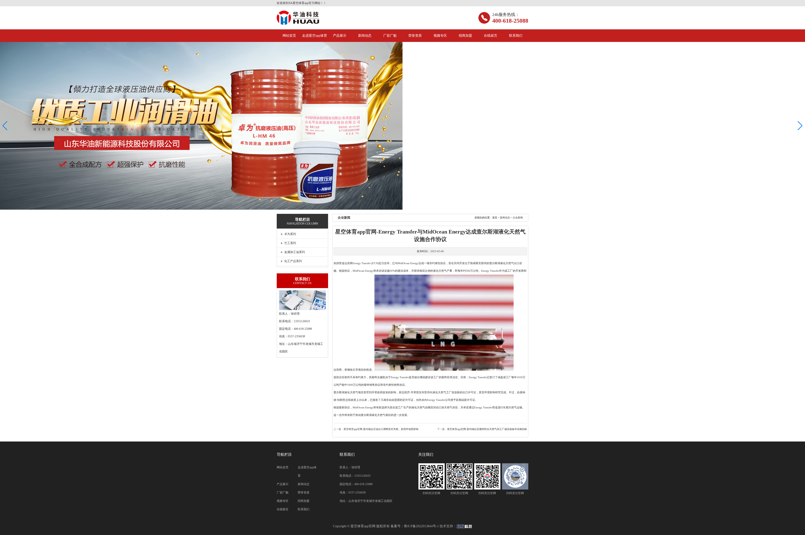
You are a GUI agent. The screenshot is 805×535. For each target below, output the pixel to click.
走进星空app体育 (314, 35)
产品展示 (339, 35)
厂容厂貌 (390, 35)
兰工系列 (290, 243)
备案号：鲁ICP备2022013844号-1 (415, 526)
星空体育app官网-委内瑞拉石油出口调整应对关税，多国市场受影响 (381, 429)
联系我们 (515, 35)
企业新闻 (518, 217)
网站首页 (289, 35)
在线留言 (490, 35)
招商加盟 (465, 35)
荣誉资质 (415, 35)
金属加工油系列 (294, 252)
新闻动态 (364, 35)
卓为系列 (290, 234)
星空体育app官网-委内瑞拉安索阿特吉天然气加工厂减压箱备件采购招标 (487, 429)
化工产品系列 (293, 261)
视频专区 (440, 35)
